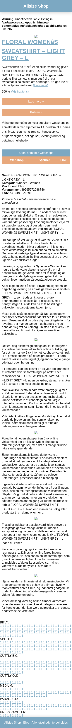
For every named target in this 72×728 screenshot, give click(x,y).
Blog (26, 722)
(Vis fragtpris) (20, 91)
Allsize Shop (36, 6)
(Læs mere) (40, 85)
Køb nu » (36, 112)
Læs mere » (36, 101)
